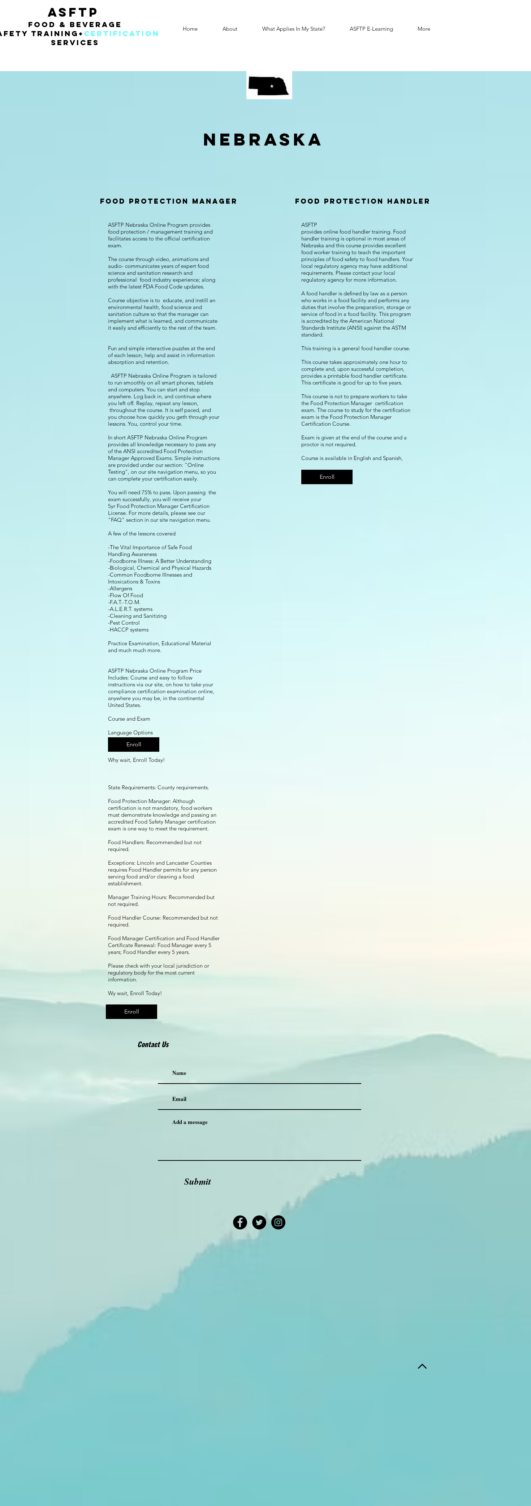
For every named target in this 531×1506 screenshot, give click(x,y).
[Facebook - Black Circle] (240, 1222)
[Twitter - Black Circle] (259, 1222)
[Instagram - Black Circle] (278, 1222)
